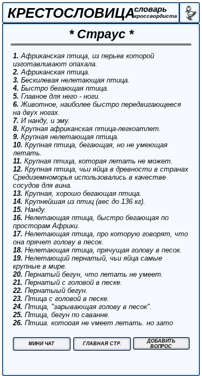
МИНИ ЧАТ (41, 343)
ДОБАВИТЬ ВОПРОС (161, 343)
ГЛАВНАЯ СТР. (102, 343)
